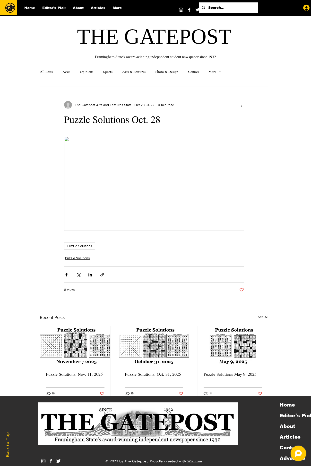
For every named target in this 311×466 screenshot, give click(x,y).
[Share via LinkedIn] (90, 274)
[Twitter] (197, 9)
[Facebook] (189, 9)
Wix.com (194, 461)
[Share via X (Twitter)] (78, 274)
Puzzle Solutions (79, 246)
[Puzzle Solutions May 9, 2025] (233, 345)
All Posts (46, 71)
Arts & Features (134, 71)
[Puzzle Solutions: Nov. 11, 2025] (75, 345)
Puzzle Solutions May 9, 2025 (230, 374)
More (212, 71)
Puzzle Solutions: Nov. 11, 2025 (74, 374)
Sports (107, 71)
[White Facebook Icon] (51, 461)
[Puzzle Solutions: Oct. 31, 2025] (154, 345)
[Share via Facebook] (66, 274)
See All (263, 317)
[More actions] (241, 105)
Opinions (86, 71)
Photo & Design (166, 71)
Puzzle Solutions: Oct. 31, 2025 (153, 374)
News (66, 71)
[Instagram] (181, 9)
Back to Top (7, 444)
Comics (193, 71)
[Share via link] (102, 274)
